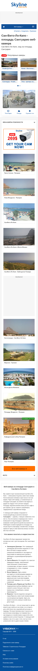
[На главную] (3, 26)
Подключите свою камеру (11, 642)
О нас (4, 638)
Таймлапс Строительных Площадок (14, 646)
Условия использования (10, 659)
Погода (19, 113)
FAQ (4, 655)
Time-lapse (8, 113)
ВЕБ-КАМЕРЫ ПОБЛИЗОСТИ (13, 122)
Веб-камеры (18, 27)
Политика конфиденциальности (13, 667)
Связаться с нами (8, 650)
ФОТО (5, 475)
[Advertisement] (19, 18)
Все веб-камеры (19, 468)
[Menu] (33, 26)
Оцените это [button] (30, 113)
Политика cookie (8, 663)
